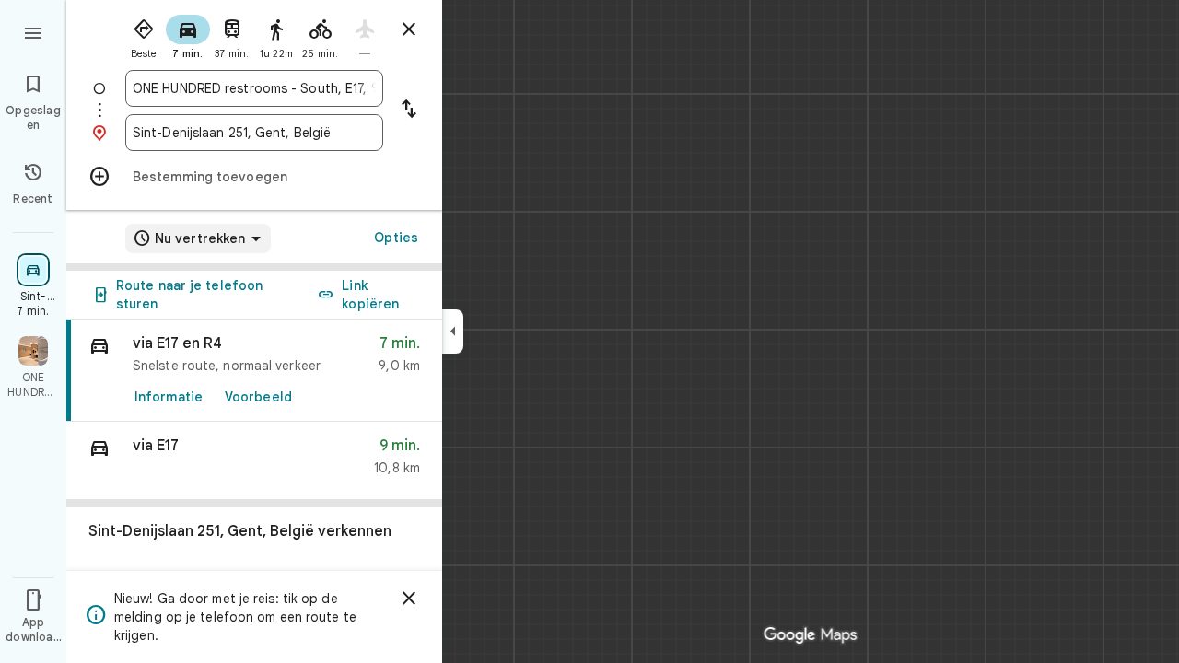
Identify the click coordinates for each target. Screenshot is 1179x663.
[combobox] (254, 88)
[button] (254, 461)
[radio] (144, 35)
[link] (254, 371)
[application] (589, 331)
